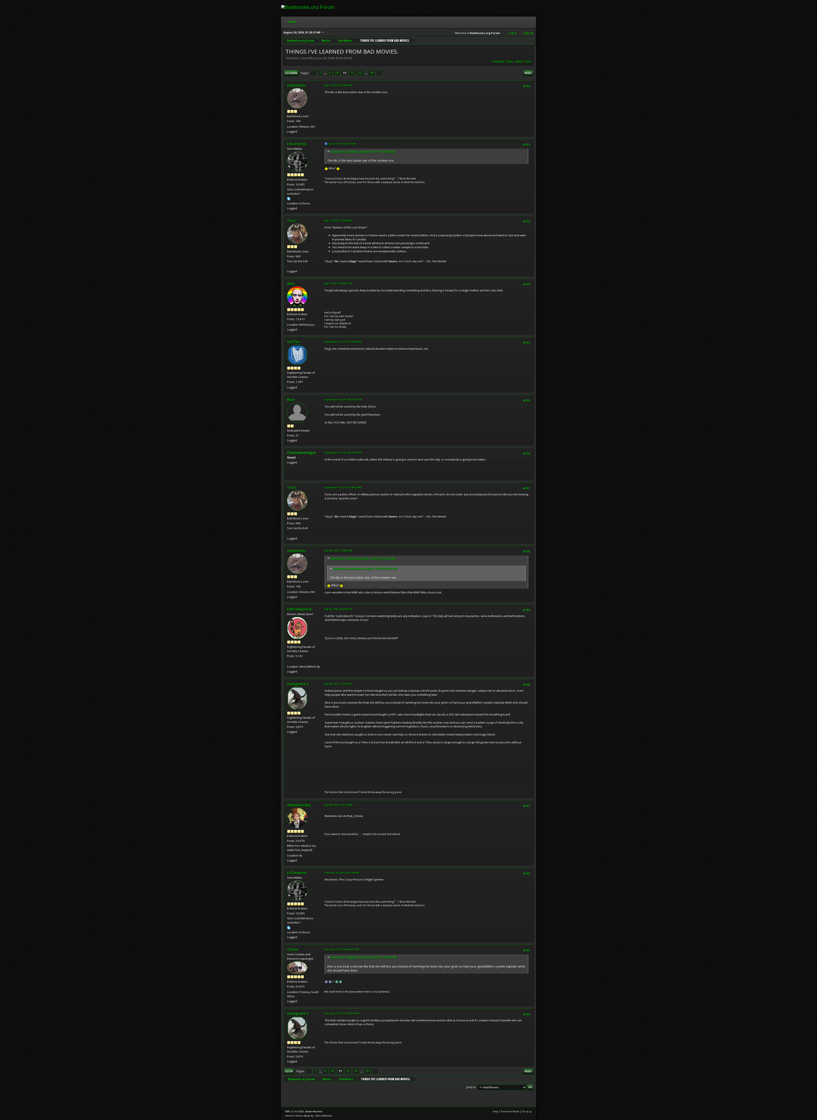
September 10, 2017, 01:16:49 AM (342, 341)
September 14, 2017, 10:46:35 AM (342, 487)
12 (352, 73)
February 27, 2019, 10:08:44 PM (341, 1013)
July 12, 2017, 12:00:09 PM (338, 220)
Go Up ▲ (527, 1111)
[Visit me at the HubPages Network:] (288, 661)
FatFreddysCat (299, 609)
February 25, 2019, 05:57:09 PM (341, 872)
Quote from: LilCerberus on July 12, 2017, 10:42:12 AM (362, 558)
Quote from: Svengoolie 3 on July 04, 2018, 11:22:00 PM (363, 957)
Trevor (293, 949)
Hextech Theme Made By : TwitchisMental (308, 1115)
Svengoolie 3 (298, 683)
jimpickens (296, 85)
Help (495, 1111)
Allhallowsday (299, 805)
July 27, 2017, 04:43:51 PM (338, 283)
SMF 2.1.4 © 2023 (294, 1111)
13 (360, 73)
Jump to (471, 1087)
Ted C (292, 220)
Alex (290, 283)
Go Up (289, 1071)
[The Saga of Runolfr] (288, 266)
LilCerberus (297, 143)
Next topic (523, 61)
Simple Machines (314, 1111)
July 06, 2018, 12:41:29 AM (338, 805)
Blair (291, 399)
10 (337, 73)
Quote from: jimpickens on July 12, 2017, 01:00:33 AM (362, 152)
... (325, 73)
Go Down (291, 73)
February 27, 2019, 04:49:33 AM (341, 949)
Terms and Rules (510, 1111)
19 (371, 73)
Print (528, 73)
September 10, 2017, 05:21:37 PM (342, 399)
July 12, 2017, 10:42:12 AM (342, 143)
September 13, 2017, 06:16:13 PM (342, 452)
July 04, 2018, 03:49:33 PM (338, 609)
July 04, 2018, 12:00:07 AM (338, 550)
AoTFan (293, 341)
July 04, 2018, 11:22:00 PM (338, 683)
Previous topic (502, 61)
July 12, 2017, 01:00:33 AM (338, 85)
